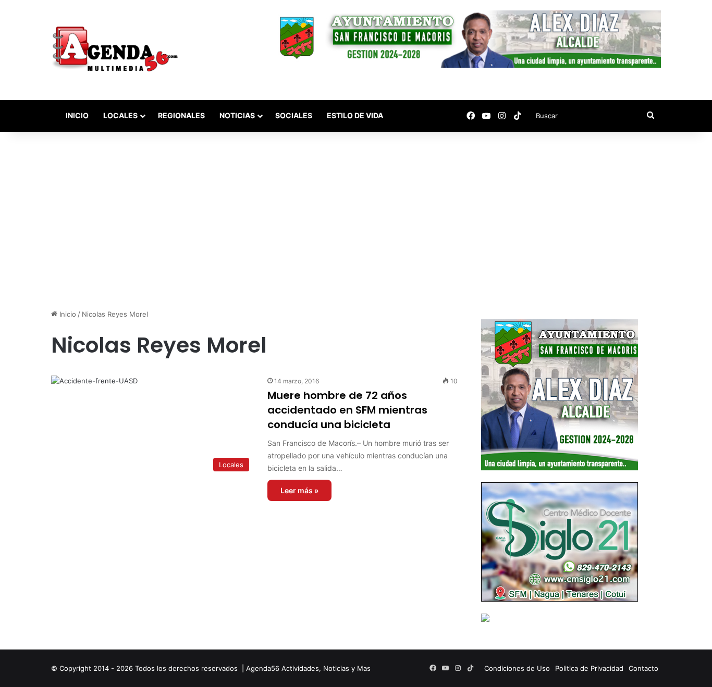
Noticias (237, 115)
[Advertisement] (356, 220)
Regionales (181, 115)
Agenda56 (262, 668)
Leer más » (299, 490)
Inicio (76, 115)
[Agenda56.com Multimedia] (117, 50)
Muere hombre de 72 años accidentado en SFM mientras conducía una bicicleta (347, 410)
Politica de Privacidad (589, 668)
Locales (120, 115)
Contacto (643, 668)
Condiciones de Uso (517, 668)
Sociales (293, 115)
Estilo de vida (355, 115)
